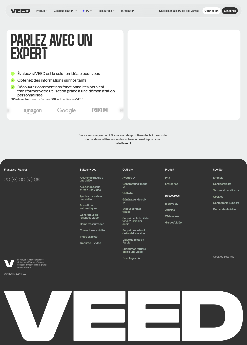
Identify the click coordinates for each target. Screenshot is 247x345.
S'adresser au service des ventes (179, 10)
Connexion (211, 10)
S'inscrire (230, 10)
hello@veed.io (123, 143)
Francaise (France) (15, 169)
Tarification (127, 10)
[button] (106, 10)
